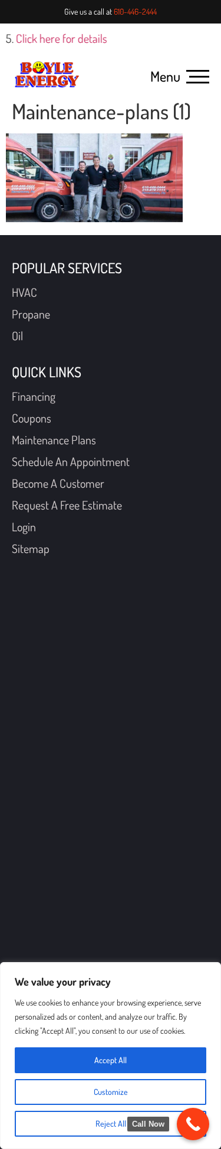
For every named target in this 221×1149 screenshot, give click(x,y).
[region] (110, 1055)
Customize (111, 1092)
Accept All (110, 1060)
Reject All (110, 1123)
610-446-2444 (135, 11)
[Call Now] (193, 1124)
